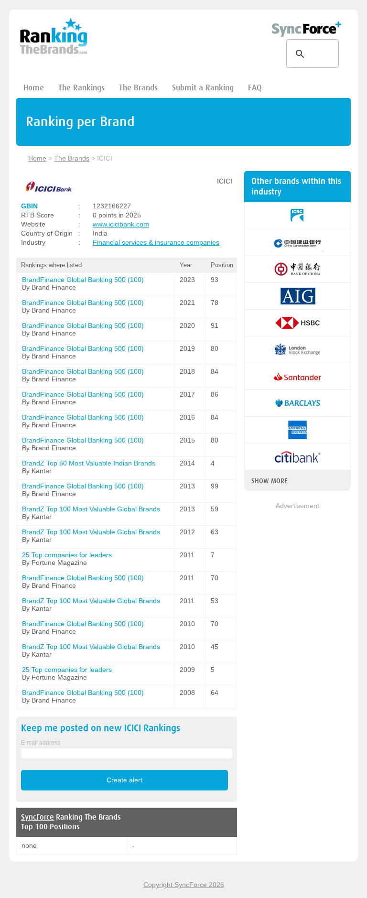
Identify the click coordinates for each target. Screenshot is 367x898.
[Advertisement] (297, 558)
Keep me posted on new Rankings (100, 728)
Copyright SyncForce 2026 (183, 884)
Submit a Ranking (203, 87)
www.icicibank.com (121, 224)
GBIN (29, 206)
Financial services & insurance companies (156, 242)
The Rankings (81, 87)
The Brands (138, 87)
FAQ (254, 87)
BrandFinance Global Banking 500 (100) (83, 279)
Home (33, 87)
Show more (269, 481)
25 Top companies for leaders (67, 555)
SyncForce (37, 817)
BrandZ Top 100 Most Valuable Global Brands (91, 509)
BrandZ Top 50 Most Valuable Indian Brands (88, 463)
